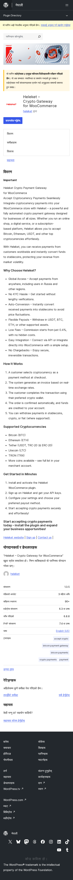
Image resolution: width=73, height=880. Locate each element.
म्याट (7, 806)
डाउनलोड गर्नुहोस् (13, 120)
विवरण (10, 133)
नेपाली (14, 833)
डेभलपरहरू (8, 783)
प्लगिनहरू (43, 753)
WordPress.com (14, 800)
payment (63, 659)
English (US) (63, 630)
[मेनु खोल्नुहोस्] (67, 5)
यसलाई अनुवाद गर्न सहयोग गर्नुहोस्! (55, 25)
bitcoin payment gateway (55, 645)
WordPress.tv (13, 789)
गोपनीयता (8, 759)
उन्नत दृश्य (8, 669)
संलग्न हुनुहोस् (45, 771)
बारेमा (6, 741)
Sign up (30, 537)
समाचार (7, 747)
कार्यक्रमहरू (44, 777)
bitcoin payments (59, 652)
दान (41, 783)
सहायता (10, 160)
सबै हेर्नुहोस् (64, 695)
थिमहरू (41, 747)
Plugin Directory (12, 15)
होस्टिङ (7, 753)
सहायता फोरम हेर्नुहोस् (14, 720)
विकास (10, 151)
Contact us (45, 537)
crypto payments (48, 659)
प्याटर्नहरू (43, 759)
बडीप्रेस (9, 818)
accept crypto (61, 638)
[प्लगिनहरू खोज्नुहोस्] (39, 36)
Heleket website (13, 537)
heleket (27, 111)
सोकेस (41, 741)
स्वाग (42, 789)
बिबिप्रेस (9, 812)
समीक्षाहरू (12, 142)
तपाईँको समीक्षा (10, 695)
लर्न (5, 771)
